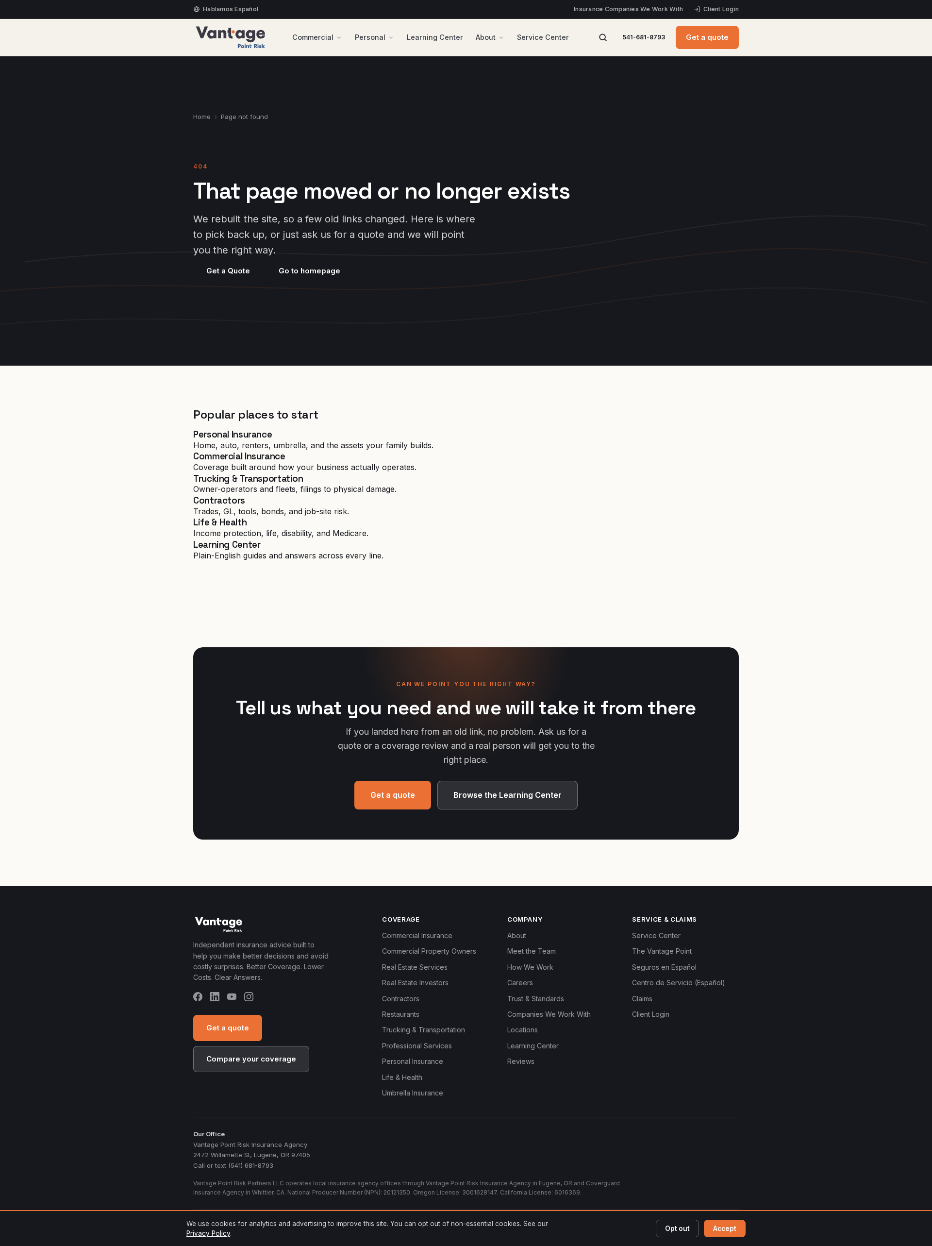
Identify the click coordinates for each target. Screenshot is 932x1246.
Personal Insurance (412, 1061)
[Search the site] (603, 37)
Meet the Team (531, 951)
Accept (724, 1228)
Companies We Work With (549, 1014)
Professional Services (417, 1046)
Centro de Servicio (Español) (678, 982)
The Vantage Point (662, 951)
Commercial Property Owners (429, 951)
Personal (370, 37)
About (486, 37)
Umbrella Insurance (412, 1093)
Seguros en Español (664, 967)
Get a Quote (228, 270)
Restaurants (400, 1014)
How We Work (530, 967)
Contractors (400, 998)
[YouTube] (231, 998)
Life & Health (402, 1077)
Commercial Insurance (417, 935)
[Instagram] (248, 998)
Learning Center (435, 37)
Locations (522, 1030)
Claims (642, 998)
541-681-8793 (643, 37)
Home (202, 116)
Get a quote (707, 37)
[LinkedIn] (214, 998)
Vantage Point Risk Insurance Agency (250, 1144)
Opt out (677, 1228)
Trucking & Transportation (423, 1030)
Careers (520, 982)
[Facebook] (197, 998)
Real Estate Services (415, 967)
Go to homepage (309, 270)
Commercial (312, 37)
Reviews (520, 1061)
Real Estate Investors (415, 982)
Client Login (721, 9)
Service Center (543, 37)
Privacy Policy (208, 1233)
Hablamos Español (230, 9)
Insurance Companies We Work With (628, 9)
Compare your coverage (251, 1058)
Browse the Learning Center (507, 795)
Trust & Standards (535, 998)
